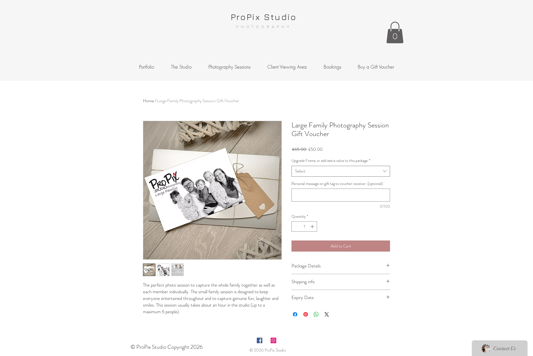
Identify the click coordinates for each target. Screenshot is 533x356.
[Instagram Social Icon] (273, 340)
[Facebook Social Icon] (259, 340)
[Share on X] (326, 314)
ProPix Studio (264, 16)
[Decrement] (295, 226)
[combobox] (340, 171)
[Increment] (312, 226)
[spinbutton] (304, 226)
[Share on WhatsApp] (316, 314)
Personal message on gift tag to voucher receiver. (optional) (337, 183)
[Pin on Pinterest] (305, 314)
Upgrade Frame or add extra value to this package (330, 160)
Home (148, 100)
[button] (395, 32)
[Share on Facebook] (295, 314)
